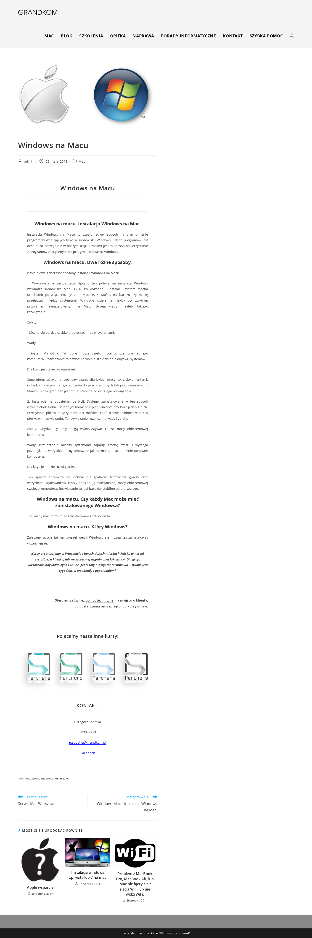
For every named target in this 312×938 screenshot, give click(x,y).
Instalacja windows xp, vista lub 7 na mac (87, 875)
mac (27, 778)
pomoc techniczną (100, 600)
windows (38, 778)
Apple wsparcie (40, 887)
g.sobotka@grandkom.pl (87, 742)
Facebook (88, 753)
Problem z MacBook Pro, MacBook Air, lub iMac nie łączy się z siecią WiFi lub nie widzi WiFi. (135, 884)
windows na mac (57, 778)
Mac (82, 161)
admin (29, 161)
